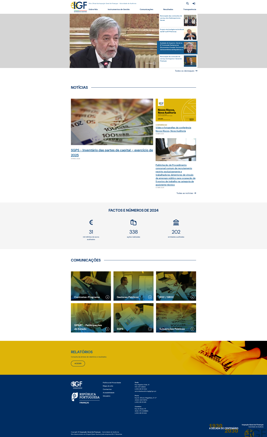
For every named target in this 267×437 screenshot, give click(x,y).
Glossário (106, 396)
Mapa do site (108, 386)
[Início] (79, 7)
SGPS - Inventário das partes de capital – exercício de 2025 (112, 152)
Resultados (168, 9)
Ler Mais (149, 63)
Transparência (189, 9)
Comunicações (146, 9)
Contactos (107, 389)
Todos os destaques (184, 71)
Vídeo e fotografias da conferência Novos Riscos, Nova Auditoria (173, 129)
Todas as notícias (184, 193)
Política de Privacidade (112, 383)
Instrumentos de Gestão (119, 9)
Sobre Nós (93, 9)
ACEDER (77, 363)
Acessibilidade (108, 393)
